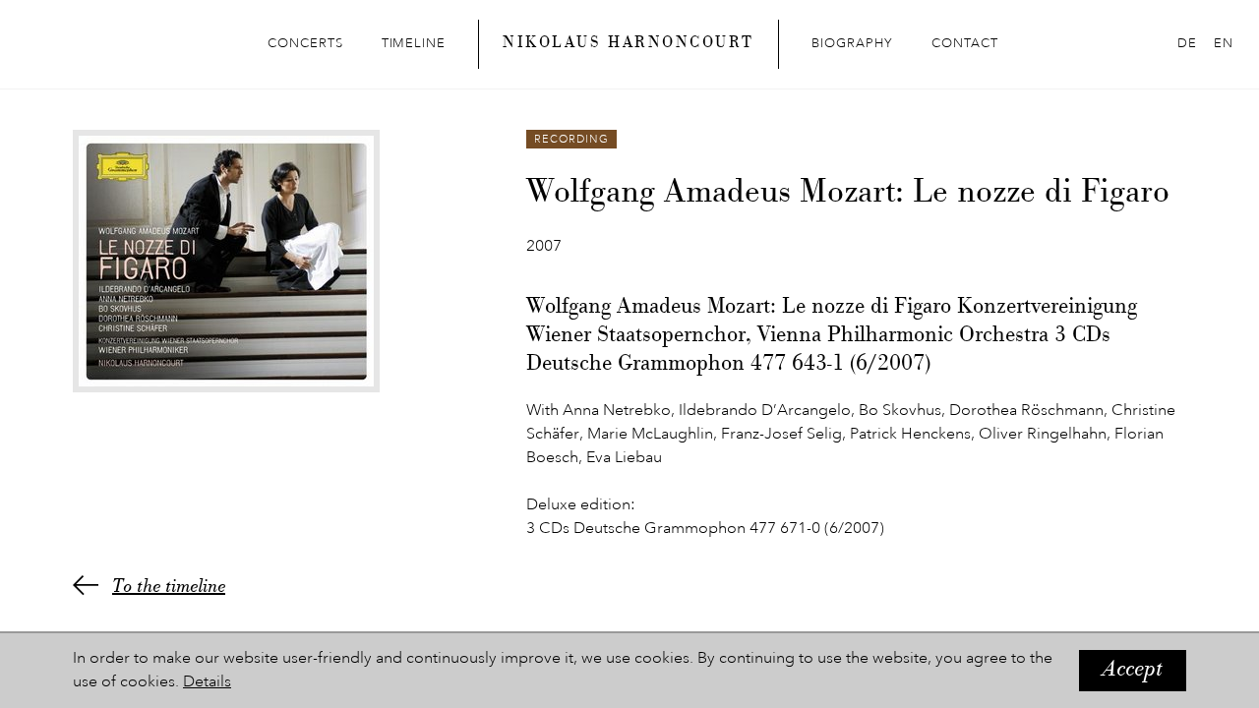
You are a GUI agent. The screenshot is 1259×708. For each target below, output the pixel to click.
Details (207, 682)
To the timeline (168, 588)
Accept (1133, 670)
